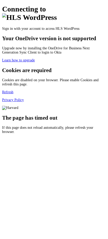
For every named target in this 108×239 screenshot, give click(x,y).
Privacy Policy (13, 100)
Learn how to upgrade (18, 60)
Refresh (7, 92)
